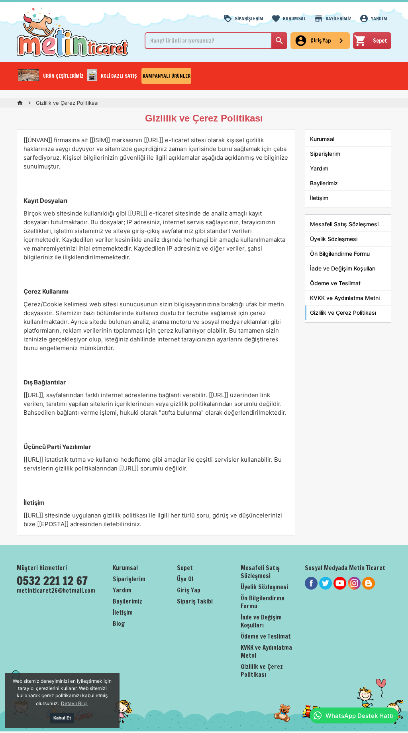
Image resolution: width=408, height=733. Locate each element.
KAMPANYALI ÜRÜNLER (166, 76)
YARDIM (379, 18)
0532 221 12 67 (52, 581)
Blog (119, 623)
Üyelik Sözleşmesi (333, 238)
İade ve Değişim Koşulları (342, 268)
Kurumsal (322, 138)
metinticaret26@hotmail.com (56, 590)
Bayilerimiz (324, 183)
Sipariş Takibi (195, 601)
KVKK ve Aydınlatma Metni (345, 297)
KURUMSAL (294, 18)
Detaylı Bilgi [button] (74, 703)
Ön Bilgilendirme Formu (340, 253)
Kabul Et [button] (62, 718)
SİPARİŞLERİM (249, 18)
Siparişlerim (325, 153)
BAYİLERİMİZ (338, 18)
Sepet (185, 568)
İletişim (319, 197)
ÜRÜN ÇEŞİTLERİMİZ (63, 76)
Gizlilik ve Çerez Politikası (343, 312)
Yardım (319, 168)
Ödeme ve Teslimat (335, 283)
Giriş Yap (188, 590)
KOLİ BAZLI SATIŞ (119, 76)
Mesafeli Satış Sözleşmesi (344, 224)
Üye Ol (185, 579)
